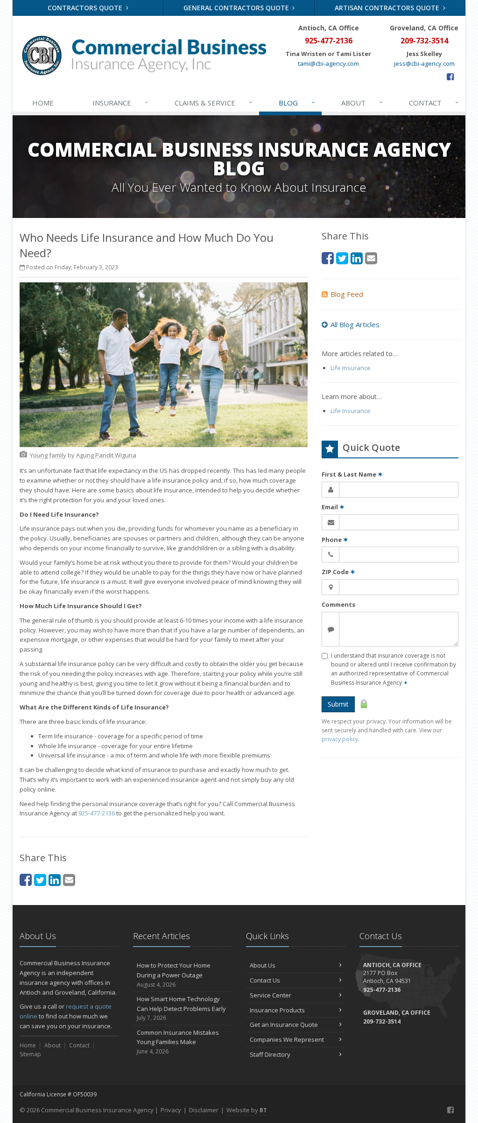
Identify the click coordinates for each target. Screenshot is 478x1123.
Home (43, 102)
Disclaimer (203, 1110)
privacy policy (340, 739)
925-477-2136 (96, 813)
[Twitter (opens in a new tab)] (40, 879)
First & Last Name (352, 474)
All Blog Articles (355, 324)
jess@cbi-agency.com (424, 63)
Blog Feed (346, 294)
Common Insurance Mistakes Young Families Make (178, 1042)
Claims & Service (214, 102)
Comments (338, 604)
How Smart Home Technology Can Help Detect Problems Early (181, 1008)
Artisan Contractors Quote (388, 7)
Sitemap (30, 1054)
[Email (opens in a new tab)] (69, 879)
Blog (297, 102)
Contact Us (265, 980)
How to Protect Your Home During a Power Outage (174, 975)
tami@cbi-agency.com (328, 63)
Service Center (270, 995)
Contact (434, 102)
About (362, 102)
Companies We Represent (287, 1039)
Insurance (120, 102)
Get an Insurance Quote (284, 1024)
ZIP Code (338, 572)
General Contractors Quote (237, 7)
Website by (246, 1110)
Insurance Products (277, 1010)
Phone (335, 539)
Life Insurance (350, 368)
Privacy (171, 1110)
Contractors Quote (86, 7)
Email (333, 507)
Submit (338, 704)
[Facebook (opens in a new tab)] (450, 76)
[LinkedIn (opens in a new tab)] (55, 879)
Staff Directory (270, 1054)
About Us (262, 965)
